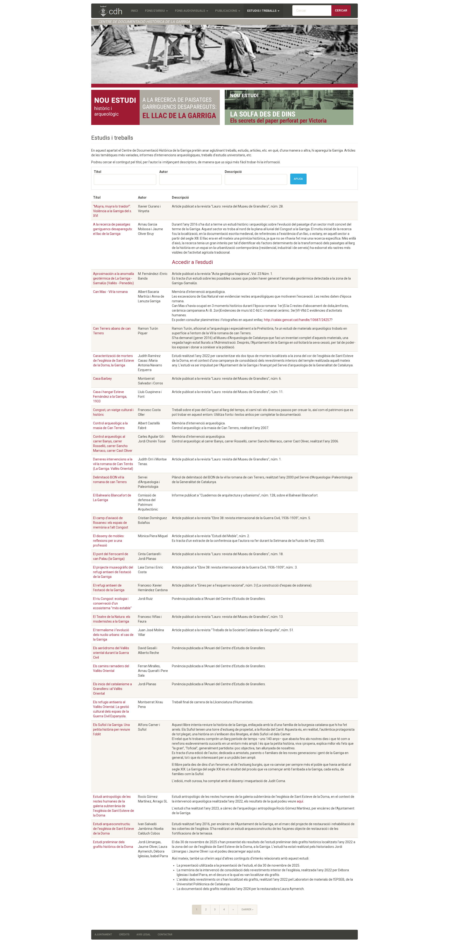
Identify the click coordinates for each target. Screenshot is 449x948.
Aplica (298, 178)
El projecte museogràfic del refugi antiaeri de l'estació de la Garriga (113, 572)
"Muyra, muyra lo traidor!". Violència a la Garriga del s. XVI (112, 211)
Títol (97, 172)
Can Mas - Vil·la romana (110, 292)
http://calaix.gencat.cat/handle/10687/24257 (297, 320)
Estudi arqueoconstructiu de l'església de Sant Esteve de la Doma (113, 828)
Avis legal (144, 934)
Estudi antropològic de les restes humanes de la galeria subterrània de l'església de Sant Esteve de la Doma (113, 806)
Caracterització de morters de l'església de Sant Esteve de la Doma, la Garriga (113, 360)
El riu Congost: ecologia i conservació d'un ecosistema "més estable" (112, 603)
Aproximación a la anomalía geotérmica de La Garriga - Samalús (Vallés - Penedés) (113, 278)
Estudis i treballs (262, 10)
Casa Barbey (102, 378)
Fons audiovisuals (190, 10)
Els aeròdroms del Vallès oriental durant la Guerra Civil (111, 652)
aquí (300, 801)
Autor (163, 172)
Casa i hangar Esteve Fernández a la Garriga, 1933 (110, 396)
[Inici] (112, 11)
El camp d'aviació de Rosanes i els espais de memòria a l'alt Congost (110, 522)
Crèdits (124, 934)
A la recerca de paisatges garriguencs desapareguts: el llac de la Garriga (113, 229)
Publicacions (226, 10)
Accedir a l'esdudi (192, 262)
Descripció (233, 172)
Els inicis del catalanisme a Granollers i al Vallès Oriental (112, 688)
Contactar (165, 934)
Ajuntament (103, 934)
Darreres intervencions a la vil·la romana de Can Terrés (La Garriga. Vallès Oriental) (113, 463)
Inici (134, 10)
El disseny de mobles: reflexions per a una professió (108, 540)
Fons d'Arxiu (155, 10)
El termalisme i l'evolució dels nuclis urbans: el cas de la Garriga (113, 634)
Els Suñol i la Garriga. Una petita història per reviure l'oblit (111, 729)
